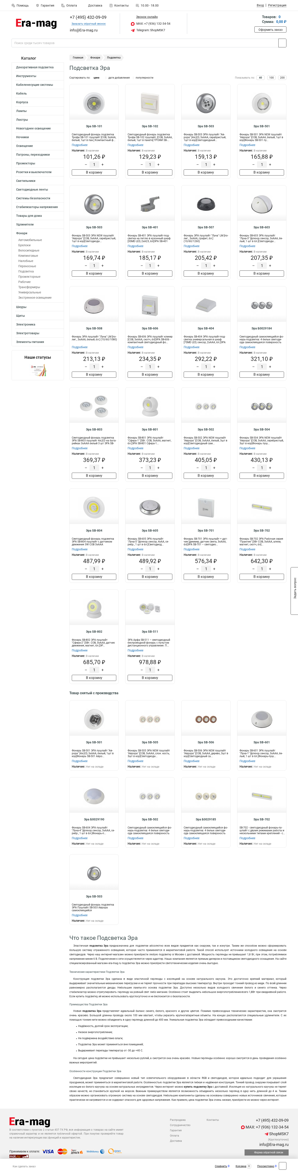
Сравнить (221, 1166)
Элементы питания (30, 342)
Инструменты (26, 76)
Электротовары (27, 333)
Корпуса (22, 102)
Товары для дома (29, 215)
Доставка (94, 5)
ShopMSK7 (278, 1134)
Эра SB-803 (94, 429)
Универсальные (29, 292)
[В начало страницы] (282, 1166)
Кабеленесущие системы (34, 84)
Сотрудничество (180, 1125)
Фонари (21, 233)
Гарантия (47, 5)
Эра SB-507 (206, 227)
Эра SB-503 (206, 126)
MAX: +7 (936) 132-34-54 (153, 23)
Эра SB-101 (94, 126)
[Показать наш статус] (37, 370)
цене (96, 77)
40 (260, 77)
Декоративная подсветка (35, 67)
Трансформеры (29, 287)
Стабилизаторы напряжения (37, 207)
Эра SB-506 (206, 742)
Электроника (25, 324)
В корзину (94, 172)
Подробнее (79, 145)
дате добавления (119, 77)
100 (271, 77)
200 (282, 77)
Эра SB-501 (261, 126)
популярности (144, 77)
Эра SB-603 (261, 227)
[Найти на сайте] (282, 43)
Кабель (21, 93)
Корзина (241, 1166)
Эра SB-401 (150, 227)
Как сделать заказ (24, 1166)
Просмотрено (265, 1166)
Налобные (25, 261)
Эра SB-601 (261, 742)
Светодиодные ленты (32, 189)
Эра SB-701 (206, 530)
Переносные (27, 266)
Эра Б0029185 (206, 819)
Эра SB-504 (261, 429)
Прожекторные (29, 276)
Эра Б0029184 (262, 328)
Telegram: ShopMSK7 (150, 30)
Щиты (20, 315)
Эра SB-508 (94, 328)
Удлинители (25, 224)
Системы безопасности (33, 198)
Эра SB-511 (150, 631)
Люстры (22, 119)
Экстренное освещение (34, 297)
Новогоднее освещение (33, 128)
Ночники (22, 137)
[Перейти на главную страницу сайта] (36, 24)
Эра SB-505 (150, 742)
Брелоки (24, 245)
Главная (78, 57)
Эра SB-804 (94, 530)
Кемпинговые (28, 255)
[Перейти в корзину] (257, 19)
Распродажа (178, 1119)
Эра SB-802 (94, 631)
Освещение (24, 146)
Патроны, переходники (33, 154)
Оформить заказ (271, 29)
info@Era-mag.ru (274, 1144)
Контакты (121, 5)
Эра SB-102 (150, 126)
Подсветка (26, 271)
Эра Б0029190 (94, 819)
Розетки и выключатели (33, 172)
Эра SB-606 (150, 328)
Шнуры (21, 307)
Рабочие (24, 282)
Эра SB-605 (150, 530)
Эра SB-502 (206, 429)
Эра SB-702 (261, 530)
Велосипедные (28, 250)
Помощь (23, 5)
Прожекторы (25, 163)
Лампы (21, 111)
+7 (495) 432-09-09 (87, 17)
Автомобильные (30, 240)
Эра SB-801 (150, 429)
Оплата (71, 5)
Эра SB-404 (206, 328)
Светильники (25, 181)
